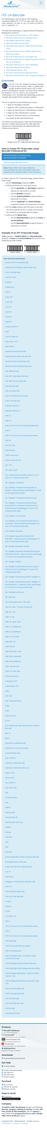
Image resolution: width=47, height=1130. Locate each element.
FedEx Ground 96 (11, 455)
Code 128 (8, 297)
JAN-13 (7, 733)
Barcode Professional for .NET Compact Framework (25, 75)
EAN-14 (8, 420)
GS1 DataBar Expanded (14, 531)
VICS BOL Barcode (12, 998)
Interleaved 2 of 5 (12, 686)
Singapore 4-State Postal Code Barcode (20, 882)
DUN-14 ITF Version (12, 401)
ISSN (7, 711)
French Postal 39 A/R (13, 460)
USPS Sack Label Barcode (14, 988)
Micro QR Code (11, 788)
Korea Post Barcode (12, 753)
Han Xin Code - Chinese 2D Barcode (18, 607)
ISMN (7, 706)
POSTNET (8, 837)
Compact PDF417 (11, 327)
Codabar (8, 282)
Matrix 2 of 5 (10, 773)
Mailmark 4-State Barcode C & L (17, 768)
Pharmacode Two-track (14, 822)
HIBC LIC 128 (10, 612)
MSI (6, 792)
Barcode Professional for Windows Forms (22, 38)
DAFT (7, 332)
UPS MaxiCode (10, 941)
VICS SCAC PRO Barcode (14, 1003)
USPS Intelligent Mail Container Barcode (20, 963)
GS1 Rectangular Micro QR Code (17, 602)
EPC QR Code (10, 445)
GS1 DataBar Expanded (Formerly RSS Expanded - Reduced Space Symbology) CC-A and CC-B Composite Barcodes (22, 539)
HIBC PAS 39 (9, 646)
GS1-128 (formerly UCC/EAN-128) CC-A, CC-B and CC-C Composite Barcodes (22, 476)
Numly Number (11, 797)
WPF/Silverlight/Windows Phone (16, 162)
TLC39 (7, 911)
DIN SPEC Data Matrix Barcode (17, 376)
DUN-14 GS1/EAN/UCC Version (16, 396)
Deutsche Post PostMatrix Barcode (18, 366)
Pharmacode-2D (11, 817)
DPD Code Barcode (12, 391)
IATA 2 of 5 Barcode (12, 671)
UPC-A (7, 921)
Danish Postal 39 (11, 337)
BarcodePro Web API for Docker (18, 41)
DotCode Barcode (11, 386)
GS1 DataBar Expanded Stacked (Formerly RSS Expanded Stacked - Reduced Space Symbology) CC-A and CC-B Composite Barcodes (23, 554)
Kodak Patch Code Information (17, 748)
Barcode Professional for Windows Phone (22, 73)
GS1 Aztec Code (11, 470)
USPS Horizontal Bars (13, 951)
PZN (6, 847)
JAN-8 (7, 738)
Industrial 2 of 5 (11, 681)
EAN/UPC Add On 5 (12, 411)
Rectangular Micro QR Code (15, 862)
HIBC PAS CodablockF (13, 656)
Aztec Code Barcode (12, 272)
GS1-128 (8, 465)
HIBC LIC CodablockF (13, 627)
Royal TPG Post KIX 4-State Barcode (18, 867)
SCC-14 (8, 872)
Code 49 (8, 317)
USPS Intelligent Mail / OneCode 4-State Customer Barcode (20, 957)
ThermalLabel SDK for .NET (16, 70)
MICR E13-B (9, 778)
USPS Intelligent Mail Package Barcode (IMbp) (22, 968)
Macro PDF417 (10, 758)
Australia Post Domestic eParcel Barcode (20, 267)
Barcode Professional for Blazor (18, 67)
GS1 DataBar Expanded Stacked (17, 546)
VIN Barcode (10, 1008)
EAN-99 (8, 440)
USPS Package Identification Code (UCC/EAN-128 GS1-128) (22, 974)
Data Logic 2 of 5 (11, 341)
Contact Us (16, 1123)
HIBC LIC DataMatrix (13, 632)
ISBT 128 (8, 696)
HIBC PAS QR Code (12, 666)
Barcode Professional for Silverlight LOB (21, 57)
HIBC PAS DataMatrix (13, 661)
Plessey (8, 832)
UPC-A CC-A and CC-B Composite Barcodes (21, 926)
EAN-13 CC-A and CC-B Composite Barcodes (22, 425)
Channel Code (10, 277)
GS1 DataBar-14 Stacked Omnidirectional (21, 498)
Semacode (9, 877)
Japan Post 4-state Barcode (15, 743)
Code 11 (8, 292)
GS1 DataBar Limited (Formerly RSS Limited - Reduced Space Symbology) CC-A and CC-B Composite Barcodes (22, 569)
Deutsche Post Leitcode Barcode (17, 361)
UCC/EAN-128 (10, 916)
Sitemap (24, 1123)
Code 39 (8, 312)
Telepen (8, 906)
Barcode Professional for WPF (17, 43)
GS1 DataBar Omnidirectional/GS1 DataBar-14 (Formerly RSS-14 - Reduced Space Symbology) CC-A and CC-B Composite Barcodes (23, 584)
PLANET (8, 827)
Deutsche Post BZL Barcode (15, 351)
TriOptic (8, 901)
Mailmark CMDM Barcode (15, 763)
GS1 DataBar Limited (13, 561)
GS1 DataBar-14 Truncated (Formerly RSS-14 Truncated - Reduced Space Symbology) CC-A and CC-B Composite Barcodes (22, 523)
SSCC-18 (8, 886)
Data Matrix (9, 346)
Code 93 (8, 322)
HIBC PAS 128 (10, 642)
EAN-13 (8, 416)
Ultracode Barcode (12, 1013)
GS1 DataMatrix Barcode (14, 592)
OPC (6, 802)
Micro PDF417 (10, 783)
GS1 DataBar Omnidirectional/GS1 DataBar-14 (22, 577)
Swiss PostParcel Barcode (15, 891)
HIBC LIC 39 (9, 617)
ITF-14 (7, 721)
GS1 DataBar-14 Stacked (14, 483)
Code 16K (8, 302)
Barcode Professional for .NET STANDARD (22, 65)
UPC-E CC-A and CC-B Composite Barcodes (21, 936)
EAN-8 (7, 430)
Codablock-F (9, 287)
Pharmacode (10, 812)
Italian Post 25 (10, 716)
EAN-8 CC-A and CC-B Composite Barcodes (21, 435)
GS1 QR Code (10, 597)
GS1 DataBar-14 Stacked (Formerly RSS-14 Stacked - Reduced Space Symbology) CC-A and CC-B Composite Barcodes (23, 490)
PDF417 (8, 807)
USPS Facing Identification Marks (17, 946)
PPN (6, 842)
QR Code (8, 852)
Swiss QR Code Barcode (14, 896)
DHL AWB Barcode (12, 371)
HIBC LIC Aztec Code (13, 622)
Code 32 (8, 307)
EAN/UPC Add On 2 (12, 406)
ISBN (7, 691)
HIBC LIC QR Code (12, 637)
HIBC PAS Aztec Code (13, 651)
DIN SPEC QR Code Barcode (15, 381)
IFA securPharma (11, 676)
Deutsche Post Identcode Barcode (18, 356)
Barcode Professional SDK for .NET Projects (22, 35)
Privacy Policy (6, 1123)
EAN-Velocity (10, 450)
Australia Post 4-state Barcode (16, 262)
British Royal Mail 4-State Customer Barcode (22, 857)
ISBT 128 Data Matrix (13, 701)
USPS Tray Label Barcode (14, 993)
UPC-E (7, 931)
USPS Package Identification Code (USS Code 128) (22, 982)
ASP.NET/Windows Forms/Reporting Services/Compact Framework (17, 156)
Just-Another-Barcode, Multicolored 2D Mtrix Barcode (22, 727)
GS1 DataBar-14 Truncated (15, 516)
